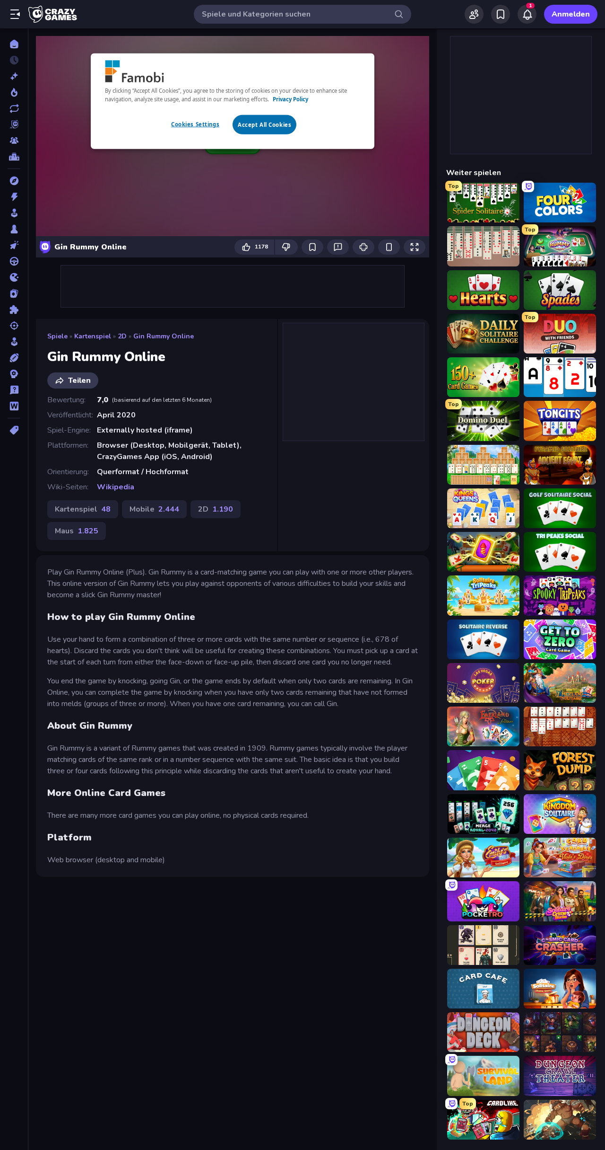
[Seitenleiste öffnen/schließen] (15, 14)
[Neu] (14, 76)
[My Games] (500, 14)
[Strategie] (14, 374)
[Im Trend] (14, 92)
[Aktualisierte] (14, 108)
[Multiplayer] (14, 141)
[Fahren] (14, 261)
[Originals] (14, 124)
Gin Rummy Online (163, 336)
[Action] (14, 197)
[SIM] (14, 342)
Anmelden (571, 14)
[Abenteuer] (14, 181)
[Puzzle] (14, 309)
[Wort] (14, 406)
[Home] (14, 44)
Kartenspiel (92, 336)
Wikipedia (115, 487)
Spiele (57, 336)
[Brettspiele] (14, 229)
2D (122, 336)
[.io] (14, 277)
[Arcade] (14, 213)
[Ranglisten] (14, 157)
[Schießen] (14, 326)
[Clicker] (14, 245)
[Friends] (474, 14)
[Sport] (14, 358)
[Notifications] (527, 14)
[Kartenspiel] (14, 293)
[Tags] (14, 430)
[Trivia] (14, 390)
